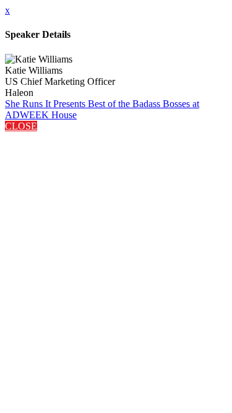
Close (21, 126)
